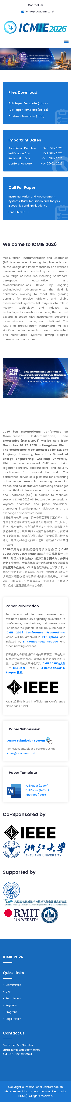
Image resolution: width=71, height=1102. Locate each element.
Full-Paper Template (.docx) (28, 103)
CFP (8, 992)
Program (11, 1012)
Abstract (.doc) (36, 795)
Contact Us (35, 5)
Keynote (11, 1005)
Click (23, 706)
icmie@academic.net (40, 11)
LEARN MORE (17, 212)
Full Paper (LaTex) (37, 790)
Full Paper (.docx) (37, 786)
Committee (13, 985)
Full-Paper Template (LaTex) (28, 110)
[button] (65, 41)
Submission (13, 998)
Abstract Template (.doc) (26, 116)
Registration (13, 1019)
